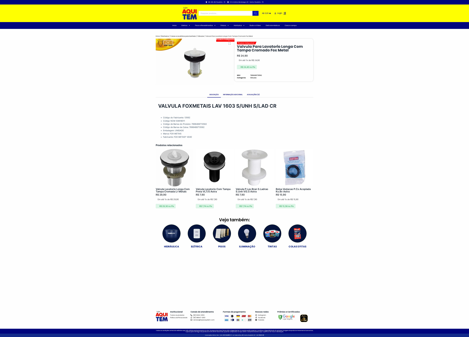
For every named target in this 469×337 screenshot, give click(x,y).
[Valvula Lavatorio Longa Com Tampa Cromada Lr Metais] (174, 168)
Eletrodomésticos (273, 25)
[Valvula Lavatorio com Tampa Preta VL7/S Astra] (214, 168)
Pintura (223, 25)
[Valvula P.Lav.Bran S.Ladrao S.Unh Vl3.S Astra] (254, 168)
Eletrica (184, 25)
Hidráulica (238, 25)
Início (158, 36)
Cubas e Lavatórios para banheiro (183, 36)
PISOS (222, 246)
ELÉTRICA (196, 246)
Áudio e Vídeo (255, 25)
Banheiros (165, 36)
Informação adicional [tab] (233, 95)
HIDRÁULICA (171, 246)
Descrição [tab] (214, 95)
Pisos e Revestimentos (204, 25)
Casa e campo (291, 25)
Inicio (174, 25)
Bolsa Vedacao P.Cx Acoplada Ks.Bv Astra (293, 190)
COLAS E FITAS (297, 246)
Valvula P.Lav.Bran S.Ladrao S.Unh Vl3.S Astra (252, 190)
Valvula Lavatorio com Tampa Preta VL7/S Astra (213, 190)
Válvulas (200, 36)
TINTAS (272, 246)
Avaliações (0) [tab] (253, 95)
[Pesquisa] (255, 13)
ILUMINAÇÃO (247, 246)
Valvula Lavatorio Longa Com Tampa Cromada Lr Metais (173, 190)
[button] (285, 13)
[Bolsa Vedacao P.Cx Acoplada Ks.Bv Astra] (294, 168)
